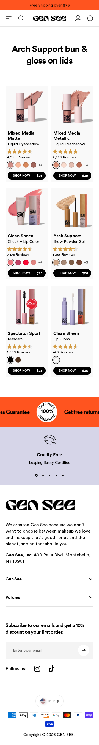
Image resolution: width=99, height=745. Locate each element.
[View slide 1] (36, 475)
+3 (40, 165)
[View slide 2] (43, 475)
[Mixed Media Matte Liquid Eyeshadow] (27, 107)
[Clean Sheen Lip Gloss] (72, 307)
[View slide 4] (56, 475)
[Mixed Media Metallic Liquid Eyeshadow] (72, 107)
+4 (40, 262)
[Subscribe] (83, 650)
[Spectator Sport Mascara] (27, 307)
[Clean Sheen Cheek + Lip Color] (27, 209)
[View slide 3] (49, 475)
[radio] (18, 165)
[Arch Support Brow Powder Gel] (72, 209)
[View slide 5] (62, 475)
